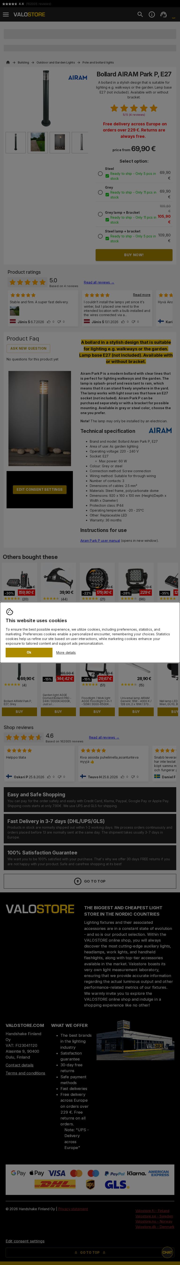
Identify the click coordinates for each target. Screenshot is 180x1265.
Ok (29, 652)
